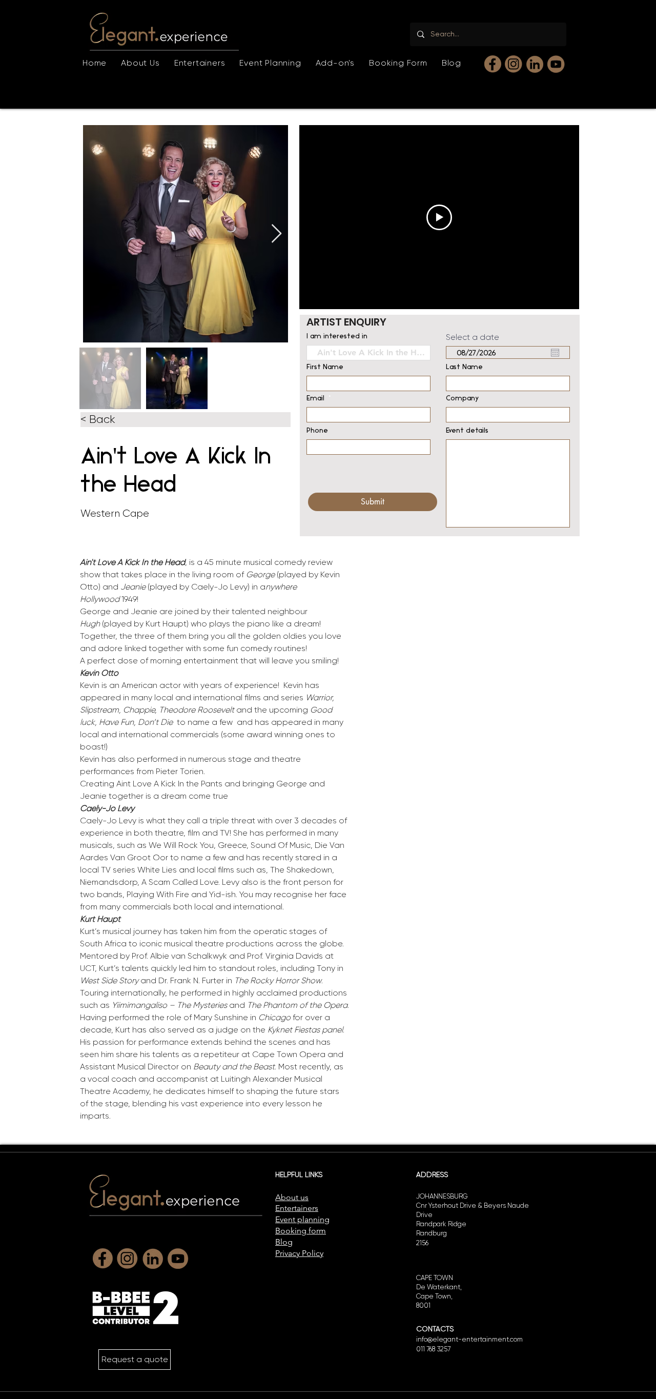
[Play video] (439, 217)
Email (315, 398)
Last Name (464, 367)
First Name (324, 367)
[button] (200, 63)
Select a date (472, 337)
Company (462, 398)
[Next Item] (276, 234)
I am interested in (336, 336)
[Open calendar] (555, 353)
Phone (317, 431)
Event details (467, 431)
